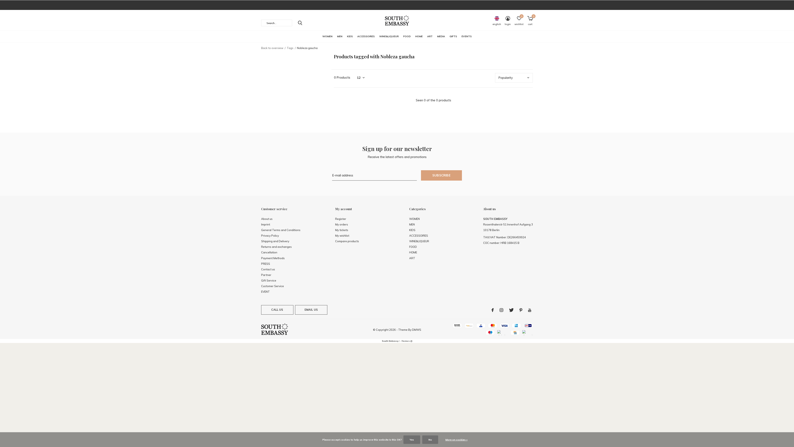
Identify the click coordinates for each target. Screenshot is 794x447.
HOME (419, 36)
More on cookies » (456, 439)
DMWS (416, 329)
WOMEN (327, 36)
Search (300, 23)
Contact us (268, 269)
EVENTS (467, 36)
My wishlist (342, 235)
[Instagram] (501, 310)
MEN (339, 36)
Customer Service (272, 286)
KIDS (350, 36)
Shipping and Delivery (275, 241)
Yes (412, 439)
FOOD (407, 36)
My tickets (341, 230)
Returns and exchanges (276, 246)
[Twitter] (511, 310)
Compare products (347, 241)
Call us (277, 309)
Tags (290, 48)
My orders (341, 224)
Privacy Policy (270, 235)
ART (430, 36)
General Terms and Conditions (280, 230)
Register (340, 219)
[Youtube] (529, 310)
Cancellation (269, 252)
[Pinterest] (520, 310)
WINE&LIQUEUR (389, 36)
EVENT (265, 291)
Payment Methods (273, 258)
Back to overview (272, 48)
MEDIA (441, 36)
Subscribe (441, 175)
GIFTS (453, 36)
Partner (266, 275)
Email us (311, 309)
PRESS (265, 263)
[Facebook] (492, 310)
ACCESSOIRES (366, 36)
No (430, 439)
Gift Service (268, 280)
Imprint (265, 224)
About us (267, 219)
